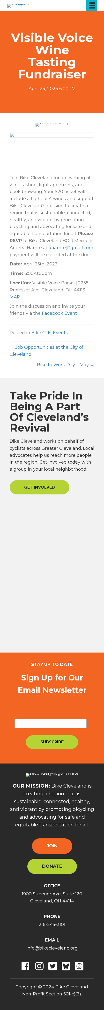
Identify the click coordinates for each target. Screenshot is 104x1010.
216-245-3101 (52, 924)
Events (60, 332)
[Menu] (91, 5)
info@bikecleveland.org (52, 948)
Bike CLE (41, 332)
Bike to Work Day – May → (65, 364)
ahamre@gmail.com (71, 247)
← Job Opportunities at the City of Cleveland (46, 351)
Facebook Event (59, 313)
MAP (15, 297)
